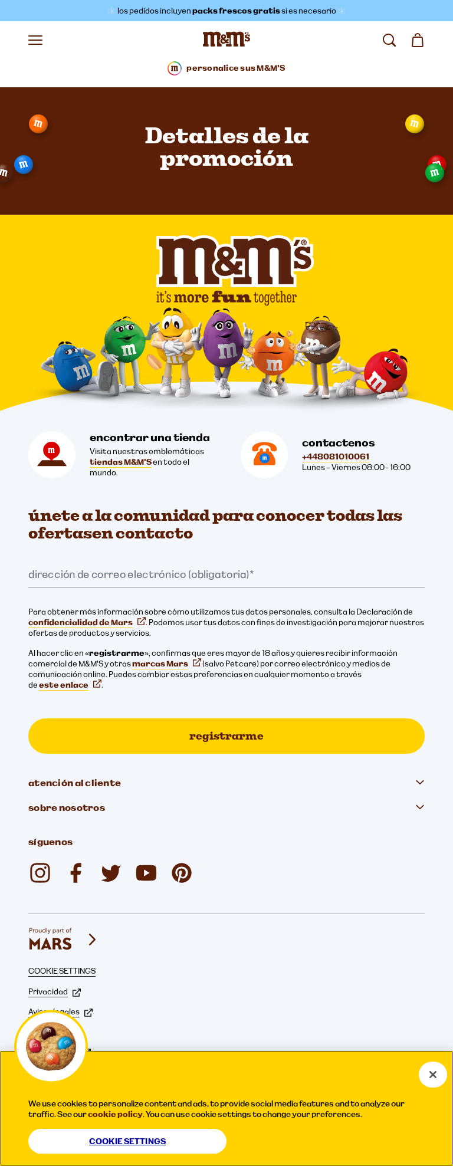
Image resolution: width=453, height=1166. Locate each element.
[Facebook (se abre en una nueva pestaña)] (75, 872)
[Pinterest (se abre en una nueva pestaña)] (181, 872)
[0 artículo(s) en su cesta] (417, 40)
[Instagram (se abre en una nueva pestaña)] (40, 872)
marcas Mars (160, 663)
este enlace (63, 684)
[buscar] (389, 40)
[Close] (433, 1075)
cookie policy (115, 1114)
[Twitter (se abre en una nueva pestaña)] (110, 872)
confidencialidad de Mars (80, 622)
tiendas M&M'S (121, 462)
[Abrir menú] (35, 40)
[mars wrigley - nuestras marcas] (63, 939)
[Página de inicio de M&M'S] (226, 40)
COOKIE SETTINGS (62, 971)
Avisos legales (54, 1011)
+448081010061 (335, 456)
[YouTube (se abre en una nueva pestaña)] (146, 872)
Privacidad (48, 991)
